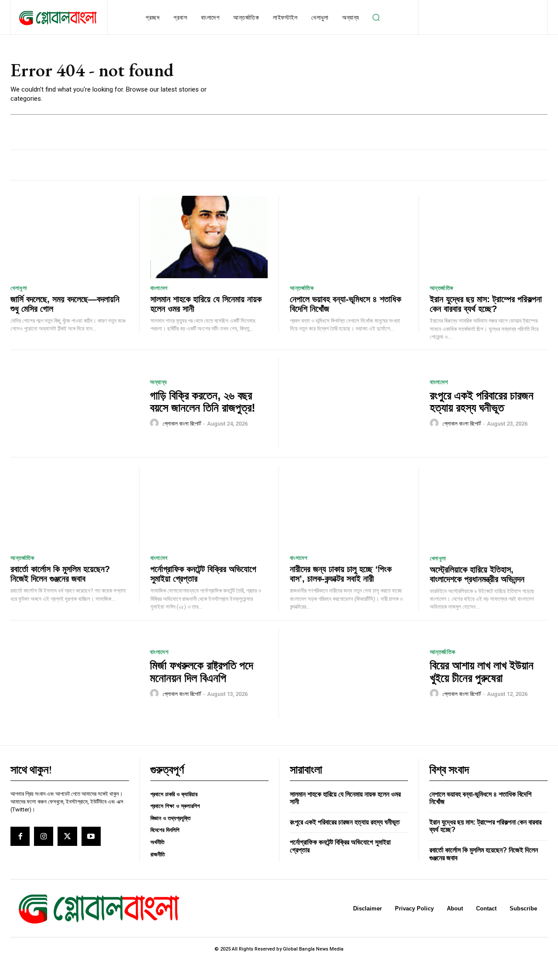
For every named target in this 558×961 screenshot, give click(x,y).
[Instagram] (43, 836)
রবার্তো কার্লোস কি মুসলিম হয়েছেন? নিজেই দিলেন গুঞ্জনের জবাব (60, 573)
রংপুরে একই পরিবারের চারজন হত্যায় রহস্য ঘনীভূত (482, 402)
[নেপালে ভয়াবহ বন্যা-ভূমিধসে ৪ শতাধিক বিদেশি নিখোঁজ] (349, 237)
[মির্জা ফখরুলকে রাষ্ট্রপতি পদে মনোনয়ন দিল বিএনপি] (74, 674)
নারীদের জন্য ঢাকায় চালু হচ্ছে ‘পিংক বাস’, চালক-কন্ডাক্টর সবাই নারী (340, 573)
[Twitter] (67, 836)
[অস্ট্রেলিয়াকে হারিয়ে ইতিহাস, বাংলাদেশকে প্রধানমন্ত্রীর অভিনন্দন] (489, 507)
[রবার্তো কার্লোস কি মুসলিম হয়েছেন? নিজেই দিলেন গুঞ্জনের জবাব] (69, 507)
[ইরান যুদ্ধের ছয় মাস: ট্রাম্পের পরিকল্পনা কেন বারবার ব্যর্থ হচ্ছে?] (489, 237)
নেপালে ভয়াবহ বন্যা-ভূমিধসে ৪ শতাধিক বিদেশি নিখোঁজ (345, 304)
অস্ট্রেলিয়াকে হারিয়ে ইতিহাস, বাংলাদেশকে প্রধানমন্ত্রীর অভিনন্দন (477, 574)
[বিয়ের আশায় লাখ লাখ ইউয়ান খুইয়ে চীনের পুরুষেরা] (354, 674)
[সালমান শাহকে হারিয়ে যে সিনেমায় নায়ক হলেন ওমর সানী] (209, 237)
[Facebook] (20, 836)
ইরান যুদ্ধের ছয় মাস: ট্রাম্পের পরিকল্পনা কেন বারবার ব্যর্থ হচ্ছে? (486, 304)
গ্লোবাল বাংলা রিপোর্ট (182, 423)
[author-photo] (155, 423)
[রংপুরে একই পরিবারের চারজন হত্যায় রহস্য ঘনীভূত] (354, 403)
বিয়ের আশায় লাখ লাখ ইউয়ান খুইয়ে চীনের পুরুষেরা (482, 672)
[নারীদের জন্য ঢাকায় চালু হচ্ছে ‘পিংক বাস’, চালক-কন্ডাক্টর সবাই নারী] (349, 507)
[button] (376, 17)
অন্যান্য (158, 382)
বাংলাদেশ (159, 288)
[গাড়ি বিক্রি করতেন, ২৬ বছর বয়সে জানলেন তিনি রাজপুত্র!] (74, 403)
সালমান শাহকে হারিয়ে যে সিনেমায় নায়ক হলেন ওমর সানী (345, 798)
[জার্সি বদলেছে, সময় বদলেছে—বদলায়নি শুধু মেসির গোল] (69, 237)
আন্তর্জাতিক (301, 288)
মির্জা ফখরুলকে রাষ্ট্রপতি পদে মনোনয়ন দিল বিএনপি (201, 672)
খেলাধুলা (18, 288)
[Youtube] (91, 836)
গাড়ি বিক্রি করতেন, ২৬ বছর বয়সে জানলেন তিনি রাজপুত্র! (202, 402)
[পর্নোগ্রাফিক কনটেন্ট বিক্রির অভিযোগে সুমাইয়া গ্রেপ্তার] (209, 507)
